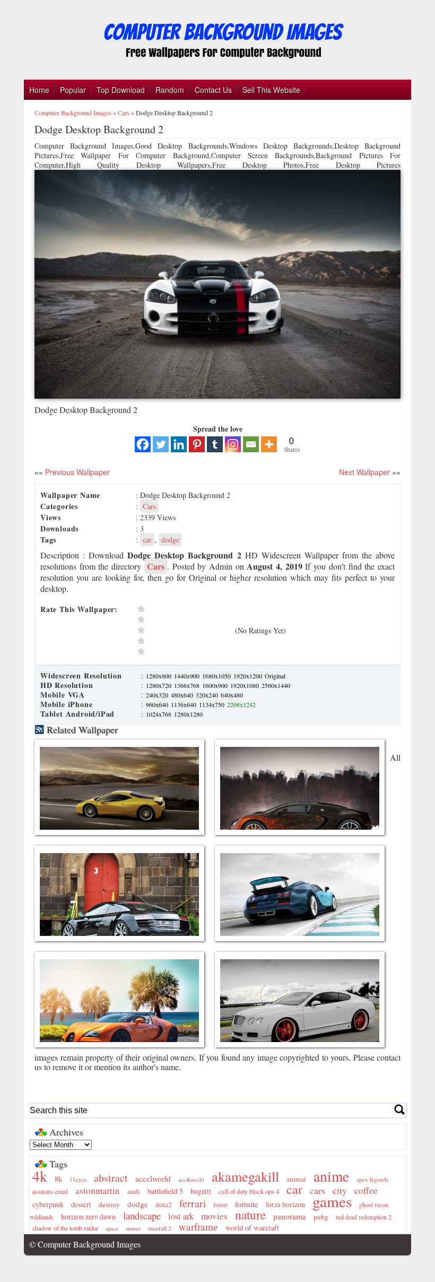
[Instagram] (233, 444)
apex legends (372, 1179)
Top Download (121, 89)
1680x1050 (217, 676)
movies (214, 1216)
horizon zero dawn (88, 1216)
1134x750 (212, 704)
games (332, 1201)
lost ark (181, 1216)
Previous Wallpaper (76, 472)
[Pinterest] (197, 444)
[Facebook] (143, 444)
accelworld (153, 1178)
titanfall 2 (159, 1228)
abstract (111, 1178)
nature (250, 1214)
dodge (170, 540)
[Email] (251, 444)
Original (275, 676)
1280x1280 (188, 714)
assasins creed (50, 1191)
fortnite (246, 1204)
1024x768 (159, 714)
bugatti (200, 1191)
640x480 (232, 695)
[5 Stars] (183, 609)
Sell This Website (271, 89)
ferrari (192, 1203)
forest (220, 1205)
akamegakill (245, 1176)
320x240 (208, 695)
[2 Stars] (183, 640)
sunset (133, 1228)
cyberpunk (48, 1204)
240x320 (158, 695)
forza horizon (285, 1204)
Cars (123, 112)
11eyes (77, 1179)
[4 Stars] (183, 619)
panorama (289, 1216)
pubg (321, 1216)
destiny (109, 1204)
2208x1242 (241, 704)
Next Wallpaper (364, 472)
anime (331, 1176)
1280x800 (159, 676)
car (147, 540)
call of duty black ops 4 (249, 1191)
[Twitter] (161, 444)
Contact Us (213, 89)
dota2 (163, 1204)
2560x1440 (276, 685)
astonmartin (97, 1190)
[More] (269, 444)
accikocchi (191, 1179)
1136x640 (184, 704)
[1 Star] (183, 651)
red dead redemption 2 (364, 1217)
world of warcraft (252, 1228)
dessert (81, 1204)
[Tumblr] (215, 444)
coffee (366, 1190)
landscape (142, 1215)
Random (169, 89)
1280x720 (159, 685)
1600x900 (215, 685)
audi (133, 1191)
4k (39, 1176)
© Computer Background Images (85, 1244)
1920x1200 (248, 676)
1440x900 (187, 676)
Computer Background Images (72, 112)
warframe (198, 1226)
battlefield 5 (165, 1191)
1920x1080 (245, 685)
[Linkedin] (179, 444)
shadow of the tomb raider (65, 1228)
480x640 (183, 695)
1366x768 (187, 685)
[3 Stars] (183, 630)
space (112, 1228)
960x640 (158, 704)
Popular (73, 89)
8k (58, 1179)
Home (39, 89)
